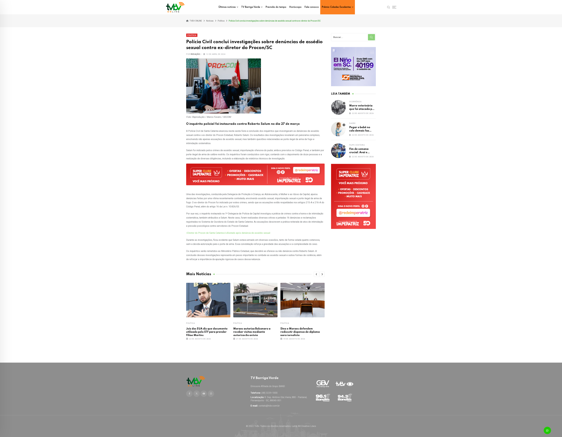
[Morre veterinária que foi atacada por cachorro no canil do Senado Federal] (338, 107)
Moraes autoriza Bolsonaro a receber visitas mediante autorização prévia (251, 332)
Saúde (352, 123)
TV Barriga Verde (250, 7)
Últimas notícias (227, 7)
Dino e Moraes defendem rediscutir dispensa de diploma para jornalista (300, 332)
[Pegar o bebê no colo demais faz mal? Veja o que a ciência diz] (338, 129)
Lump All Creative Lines (304, 426)
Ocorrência (355, 102)
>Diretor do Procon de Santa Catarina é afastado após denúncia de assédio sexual (228, 233)
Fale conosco (311, 7)
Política (190, 323)
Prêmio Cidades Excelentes (336, 7)
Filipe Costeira (357, 145)
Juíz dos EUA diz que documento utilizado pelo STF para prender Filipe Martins (206, 332)
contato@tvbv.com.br (269, 405)
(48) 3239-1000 (269, 392)
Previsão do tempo (275, 7)
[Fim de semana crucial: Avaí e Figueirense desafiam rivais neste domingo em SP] (338, 150)
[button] (316, 274)
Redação (195, 54)
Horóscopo (295, 7)
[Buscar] (388, 7)
